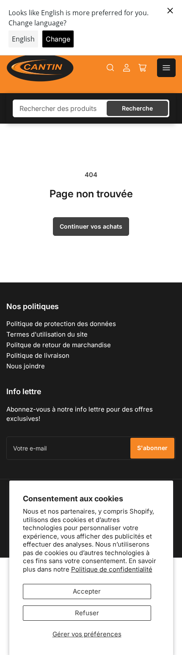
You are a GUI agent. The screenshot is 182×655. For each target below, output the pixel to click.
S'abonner (152, 447)
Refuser (87, 613)
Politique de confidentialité (111, 569)
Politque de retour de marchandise (58, 345)
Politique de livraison (37, 355)
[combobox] (91, 108)
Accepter (87, 591)
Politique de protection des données (61, 324)
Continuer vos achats (91, 226)
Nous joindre (25, 366)
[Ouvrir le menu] (166, 67)
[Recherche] (110, 67)
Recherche (137, 108)
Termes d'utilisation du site (47, 334)
